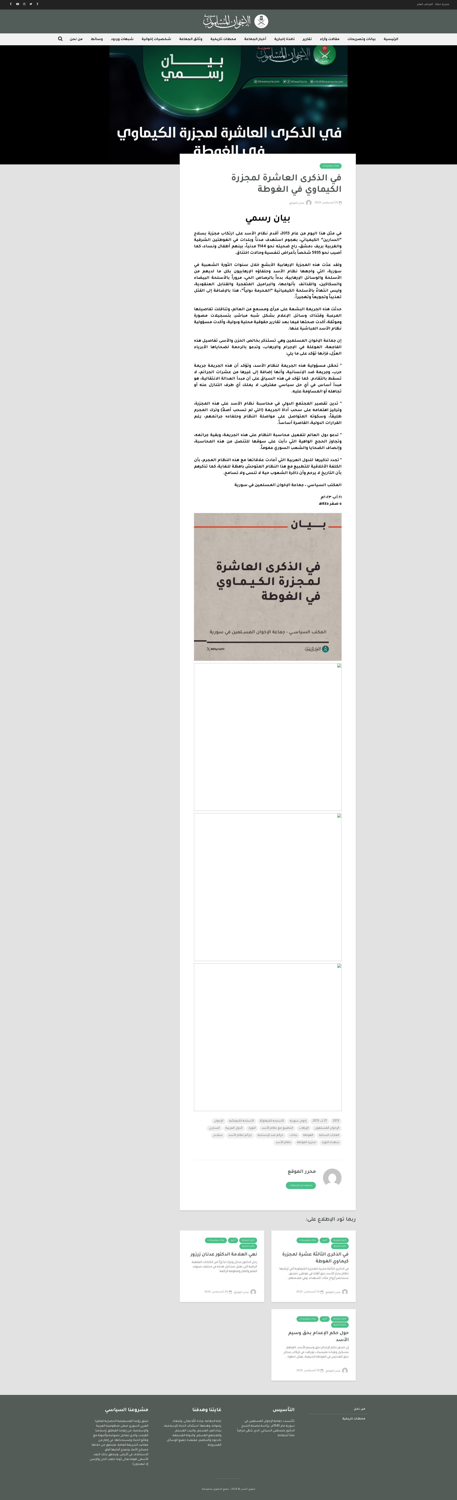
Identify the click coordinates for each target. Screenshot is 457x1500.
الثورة (252, 1128)
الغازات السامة (329, 1135)
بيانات (293, 1135)
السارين (214, 1128)
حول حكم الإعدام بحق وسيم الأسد (318, 1337)
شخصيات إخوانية (156, 39)
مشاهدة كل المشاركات (300, 1186)
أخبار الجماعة (255, 39)
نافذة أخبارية (340, 1246)
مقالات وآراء (329, 39)
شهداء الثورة (330, 1142)
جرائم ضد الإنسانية (270, 1135)
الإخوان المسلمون (327, 1128)
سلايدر (218, 1135)
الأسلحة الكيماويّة (272, 1121)
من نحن (76, 39)
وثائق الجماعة (190, 39)
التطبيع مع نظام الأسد (277, 1128)
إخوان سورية (298, 1121)
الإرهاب (304, 1128)
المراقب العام (425, 4)
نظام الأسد (283, 1142)
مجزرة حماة (442, 4)
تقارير (307, 39)
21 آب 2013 (320, 1121)
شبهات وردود (122, 39)
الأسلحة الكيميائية (241, 1121)
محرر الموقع (297, 203)
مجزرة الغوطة (306, 1142)
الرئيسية (391, 39)
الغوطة (308, 1135)
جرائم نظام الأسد (240, 1135)
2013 (336, 1121)
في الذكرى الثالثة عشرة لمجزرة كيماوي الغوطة (315, 1258)
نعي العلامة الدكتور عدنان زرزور (224, 1254)
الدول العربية (234, 1128)
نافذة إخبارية (284, 39)
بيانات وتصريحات (362, 39)
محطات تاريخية (223, 39)
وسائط (97, 39)
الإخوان (218, 1121)
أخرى (324, 1240)
